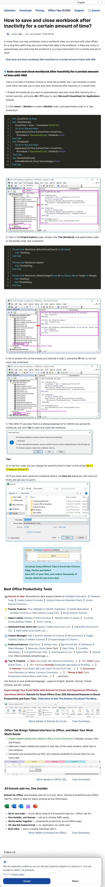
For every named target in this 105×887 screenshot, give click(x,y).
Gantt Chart (15, 664)
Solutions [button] (9, 10)
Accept (26, 881)
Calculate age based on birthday (73, 664)
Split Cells (42, 676)
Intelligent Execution (75, 596)
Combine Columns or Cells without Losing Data (34, 612)
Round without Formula (75, 612)
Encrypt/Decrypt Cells (35, 652)
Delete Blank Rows (79, 609)
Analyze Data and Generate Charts (64, 600)
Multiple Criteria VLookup (37, 617)
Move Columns (75, 635)
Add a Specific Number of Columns (46, 635)
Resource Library (37, 648)
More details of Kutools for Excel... (48, 721)
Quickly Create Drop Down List (54, 626)
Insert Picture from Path (58, 668)
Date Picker (68, 648)
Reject (75, 881)
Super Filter (82, 652)
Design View (50, 644)
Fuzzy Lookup (44, 621)
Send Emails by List (61, 652)
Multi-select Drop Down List (30, 630)
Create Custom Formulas (30, 600)
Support (79, 10)
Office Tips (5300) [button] (59, 10)
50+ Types (91, 661)
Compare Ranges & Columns (62, 639)
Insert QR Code (37, 668)
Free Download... (81, 721)
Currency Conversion (47, 672)
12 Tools (34, 661)
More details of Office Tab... (52, 779)
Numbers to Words (25, 672)
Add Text (47, 661)
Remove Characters (63, 661)
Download (25, 10)
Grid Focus (34, 644)
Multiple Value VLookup (67, 617)
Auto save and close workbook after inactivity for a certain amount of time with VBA (51, 59)
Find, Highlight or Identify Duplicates (46, 609)
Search (96, 10)
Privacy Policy (18, 874)
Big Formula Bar (69, 644)
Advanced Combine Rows (22, 676)
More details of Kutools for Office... (48, 832)
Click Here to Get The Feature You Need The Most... (68, 698)
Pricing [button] (40, 10)
